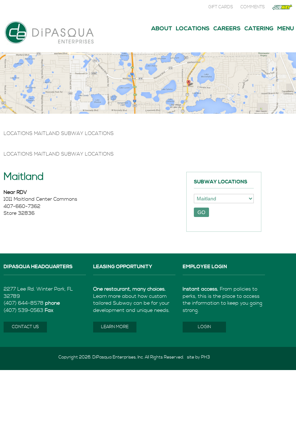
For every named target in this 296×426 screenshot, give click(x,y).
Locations (193, 28)
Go (201, 212)
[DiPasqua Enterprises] (49, 43)
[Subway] (282, 9)
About (161, 28)
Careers (227, 28)
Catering (259, 28)
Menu (285, 28)
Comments (252, 7)
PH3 (205, 357)
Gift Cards (220, 7)
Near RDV (15, 192)
